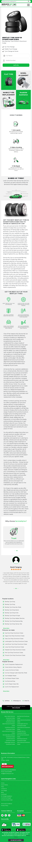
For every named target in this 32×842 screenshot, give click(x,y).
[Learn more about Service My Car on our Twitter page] (2, 815)
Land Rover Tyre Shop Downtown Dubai (16, 644)
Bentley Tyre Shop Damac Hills (13, 624)
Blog (2, 792)
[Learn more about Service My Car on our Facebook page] (6, 815)
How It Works (4, 784)
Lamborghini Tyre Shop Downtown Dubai (16, 641)
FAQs (2, 786)
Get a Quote (16, 707)
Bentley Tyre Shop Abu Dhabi (13, 607)
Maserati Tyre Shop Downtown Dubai (15, 649)
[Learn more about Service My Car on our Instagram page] (9, 815)
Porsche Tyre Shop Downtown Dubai (15, 655)
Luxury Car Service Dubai (12, 670)
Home (2, 783)
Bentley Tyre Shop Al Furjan (12, 615)
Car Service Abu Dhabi (7, 800)
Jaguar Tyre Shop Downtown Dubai (14, 636)
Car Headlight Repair (10, 675)
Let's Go (16, 65)
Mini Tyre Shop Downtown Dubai (14, 652)
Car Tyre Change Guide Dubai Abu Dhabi (16, 673)
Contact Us (4, 788)
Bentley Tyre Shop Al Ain (11, 612)
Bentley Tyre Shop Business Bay (14, 621)
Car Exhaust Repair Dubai (12, 678)
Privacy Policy (4, 805)
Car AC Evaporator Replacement (14, 664)
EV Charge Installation (6, 796)
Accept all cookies (16, 840)
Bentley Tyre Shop (10, 601)
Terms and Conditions (6, 803)
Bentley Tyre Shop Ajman (12, 610)
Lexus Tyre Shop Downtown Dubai (14, 647)
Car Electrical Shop (10, 681)
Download (3, 794)
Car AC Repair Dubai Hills (11, 684)
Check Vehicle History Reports (13, 667)
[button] (15, 550)
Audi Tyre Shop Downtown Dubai (14, 633)
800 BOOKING (7, 766)
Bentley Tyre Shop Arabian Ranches (14, 618)
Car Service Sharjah (6, 798)
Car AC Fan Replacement (12, 686)
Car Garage (4, 790)
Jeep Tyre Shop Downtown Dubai (14, 638)
